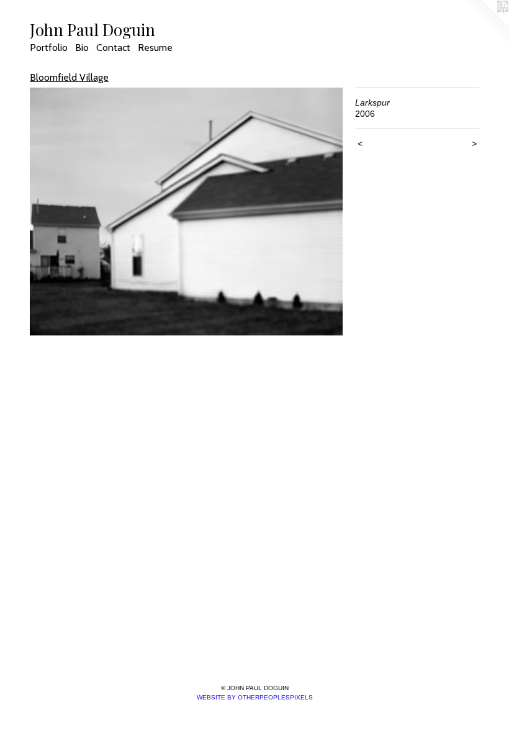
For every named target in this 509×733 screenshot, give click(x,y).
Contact (113, 47)
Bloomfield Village (69, 77)
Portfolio (49, 47)
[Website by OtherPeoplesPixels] (484, 25)
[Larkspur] (186, 211)
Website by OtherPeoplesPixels (255, 697)
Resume (155, 47)
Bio (82, 47)
